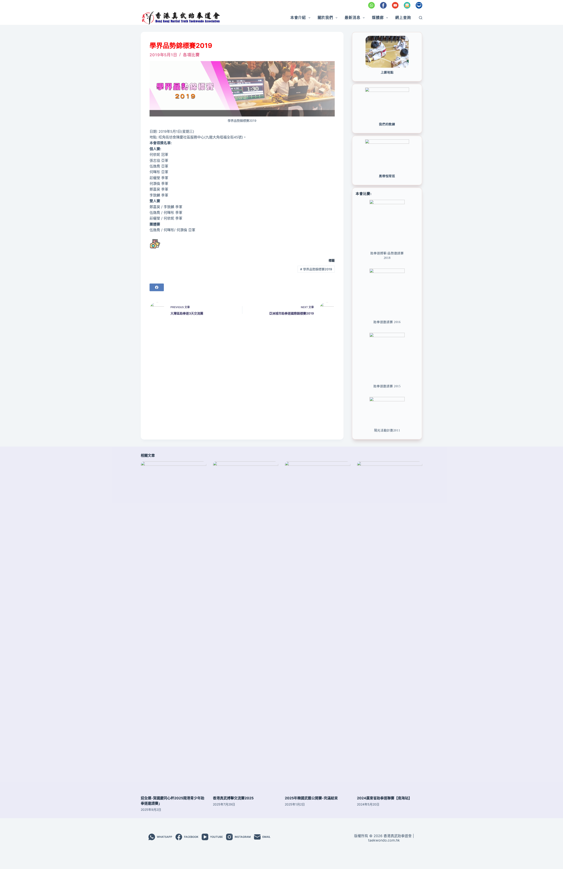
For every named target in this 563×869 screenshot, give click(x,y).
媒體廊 (378, 17)
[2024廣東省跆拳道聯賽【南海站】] (389, 626)
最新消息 (352, 17)
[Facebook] (157, 287)
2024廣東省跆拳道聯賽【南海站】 (384, 798)
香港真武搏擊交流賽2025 (233, 798)
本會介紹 (298, 17)
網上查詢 (403, 17)
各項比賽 (191, 55)
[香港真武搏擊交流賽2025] (245, 626)
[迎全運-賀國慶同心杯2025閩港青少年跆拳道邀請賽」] (173, 626)
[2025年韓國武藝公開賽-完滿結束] (317, 626)
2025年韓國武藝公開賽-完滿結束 (311, 798)
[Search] (420, 17)
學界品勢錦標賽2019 (316, 269)
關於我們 (325, 17)
